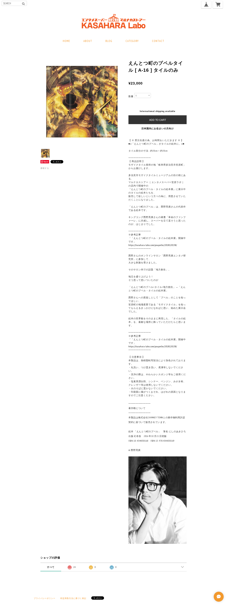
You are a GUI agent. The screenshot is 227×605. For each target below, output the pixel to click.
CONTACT (158, 41)
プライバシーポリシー (44, 598)
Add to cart (157, 119)
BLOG (109, 41)
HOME (66, 41)
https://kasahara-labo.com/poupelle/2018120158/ (152, 245)
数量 (130, 96)
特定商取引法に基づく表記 (73, 598)
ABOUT (87, 41)
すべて (51, 567)
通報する (44, 168)
